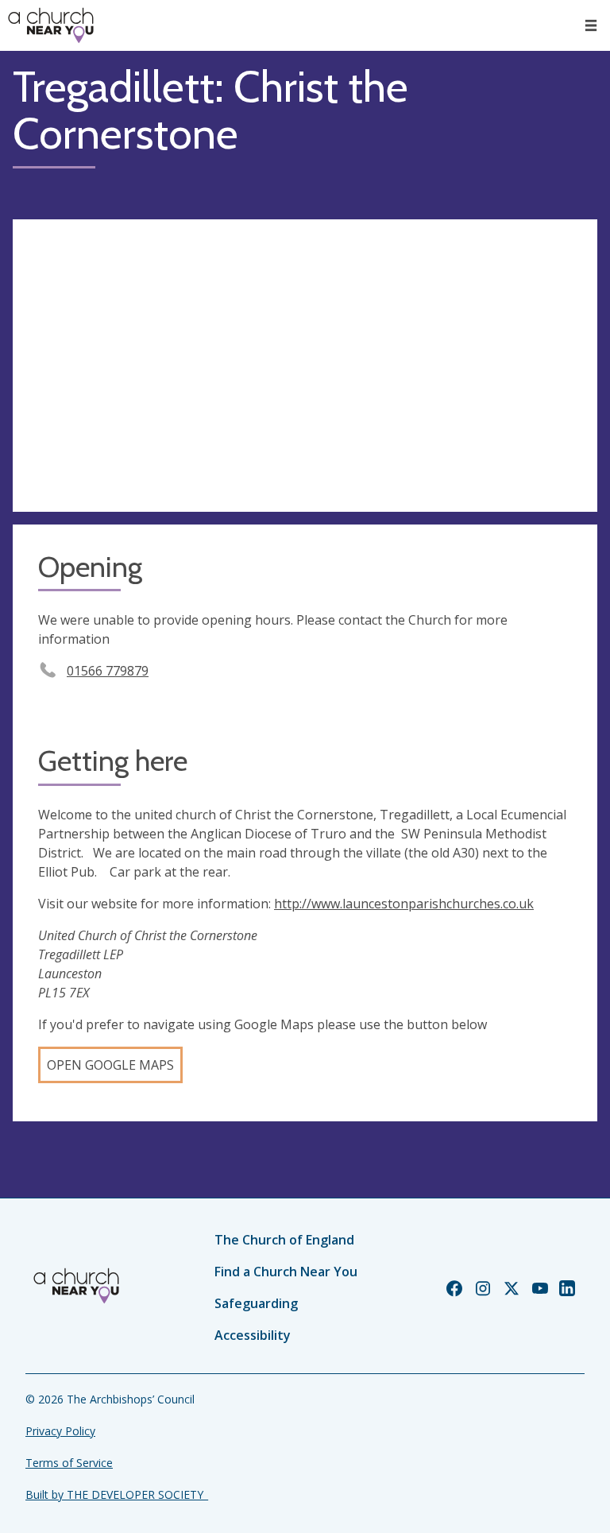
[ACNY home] (51, 25)
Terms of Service (69, 1462)
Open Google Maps (110, 1065)
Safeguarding (256, 1303)
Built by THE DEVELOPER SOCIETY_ (116, 1494)
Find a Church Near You (285, 1271)
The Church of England (284, 1239)
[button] (591, 25)
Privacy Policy (60, 1430)
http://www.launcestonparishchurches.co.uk (404, 903)
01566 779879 (108, 670)
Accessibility (252, 1335)
